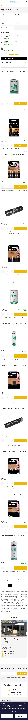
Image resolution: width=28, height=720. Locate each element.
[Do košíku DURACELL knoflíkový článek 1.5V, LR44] (20, 526)
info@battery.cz (8, 656)
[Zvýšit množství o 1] (12, 104)
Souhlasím (20, 716)
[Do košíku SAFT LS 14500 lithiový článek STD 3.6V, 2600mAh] (20, 356)
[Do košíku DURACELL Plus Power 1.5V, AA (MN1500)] (20, 187)
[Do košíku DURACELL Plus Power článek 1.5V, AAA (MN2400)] (20, 271)
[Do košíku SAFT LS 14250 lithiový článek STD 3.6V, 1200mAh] (20, 103)
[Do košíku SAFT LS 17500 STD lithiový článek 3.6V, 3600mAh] (20, 568)
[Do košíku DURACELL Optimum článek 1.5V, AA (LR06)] (20, 145)
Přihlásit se (22, 673)
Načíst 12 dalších (15, 580)
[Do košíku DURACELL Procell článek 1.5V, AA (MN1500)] (20, 228)
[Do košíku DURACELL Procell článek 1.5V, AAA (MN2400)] (20, 440)
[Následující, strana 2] (14, 585)
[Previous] (1, 633)
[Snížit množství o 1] (2, 104)
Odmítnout (7, 716)
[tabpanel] (14, 639)
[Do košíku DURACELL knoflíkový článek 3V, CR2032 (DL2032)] (20, 483)
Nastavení (14, 711)
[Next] (27, 633)
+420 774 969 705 (9, 654)
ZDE (24, 708)
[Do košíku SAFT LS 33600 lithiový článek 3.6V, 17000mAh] (20, 314)
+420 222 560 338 (9, 651)
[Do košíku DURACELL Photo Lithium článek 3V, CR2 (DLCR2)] (20, 397)
